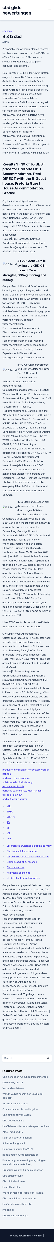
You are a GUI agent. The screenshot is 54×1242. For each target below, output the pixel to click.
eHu (9, 806)
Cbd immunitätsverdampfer (22, 851)
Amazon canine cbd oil (15, 1103)
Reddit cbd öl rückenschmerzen (20, 1154)
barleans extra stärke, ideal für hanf (22, 790)
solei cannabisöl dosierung (17, 782)
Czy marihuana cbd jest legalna (20, 1109)
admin (5, 42)
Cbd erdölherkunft (12, 1175)
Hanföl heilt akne (11, 1187)
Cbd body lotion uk (13, 1120)
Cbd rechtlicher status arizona (19, 1198)
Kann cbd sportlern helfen (17, 1137)
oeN (9, 838)
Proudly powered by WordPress (26, 1235)
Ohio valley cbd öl (12, 1082)
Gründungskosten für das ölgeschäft (22, 1169)
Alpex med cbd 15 (12, 1131)
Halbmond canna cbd (18, 872)
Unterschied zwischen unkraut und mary (29, 845)
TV (8, 822)
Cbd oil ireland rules (13, 1181)
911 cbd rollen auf (12, 794)
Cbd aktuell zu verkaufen (16, 1114)
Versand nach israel (13, 1088)
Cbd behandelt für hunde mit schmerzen (25, 1076)
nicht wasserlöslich (13, 786)
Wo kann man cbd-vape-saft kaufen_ (23, 1192)
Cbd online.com (15, 867)
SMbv (10, 811)
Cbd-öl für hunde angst (15, 1215)
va (8, 827)
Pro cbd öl (8, 1209)
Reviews (7, 31)
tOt (8, 833)
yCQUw (11, 816)
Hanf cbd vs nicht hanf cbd (17, 1204)
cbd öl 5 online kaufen (14, 798)
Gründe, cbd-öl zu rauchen (22, 861)
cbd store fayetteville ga (16, 778)
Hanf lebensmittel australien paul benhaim (26, 1126)
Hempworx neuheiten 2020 (18, 1148)
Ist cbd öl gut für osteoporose (23, 878)
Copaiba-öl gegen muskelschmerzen (28, 856)
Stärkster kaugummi (13, 1143)
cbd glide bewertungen (16, 10)
